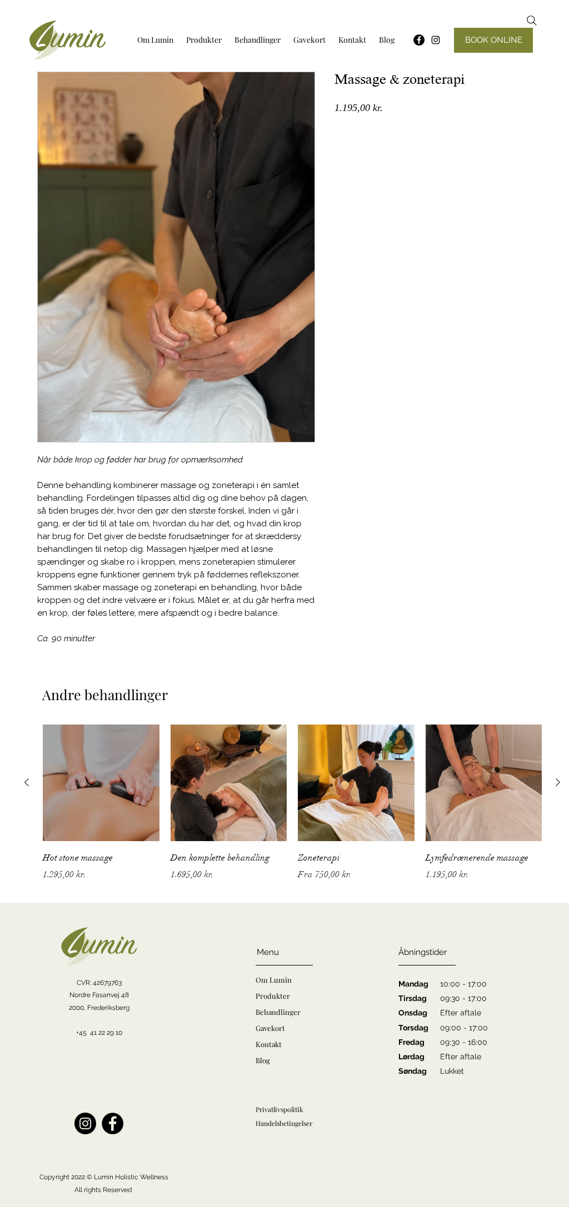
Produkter (273, 995)
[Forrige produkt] (26, 782)
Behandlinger (278, 1012)
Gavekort (270, 1028)
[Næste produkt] (558, 782)
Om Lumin (274, 979)
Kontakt (269, 1044)
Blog (263, 1060)
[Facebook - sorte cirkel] (419, 40)
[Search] (531, 20)
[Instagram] (435, 40)
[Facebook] (112, 1123)
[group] (292, 810)
